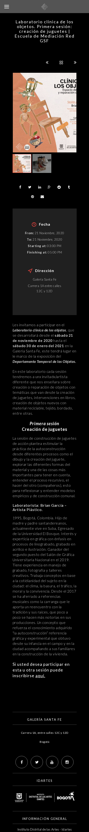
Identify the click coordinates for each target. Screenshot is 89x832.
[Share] (20, 187)
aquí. (40, 675)
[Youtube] (52, 762)
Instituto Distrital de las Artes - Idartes (44, 829)
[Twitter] (37, 762)
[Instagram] (67, 762)
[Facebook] (22, 762)
